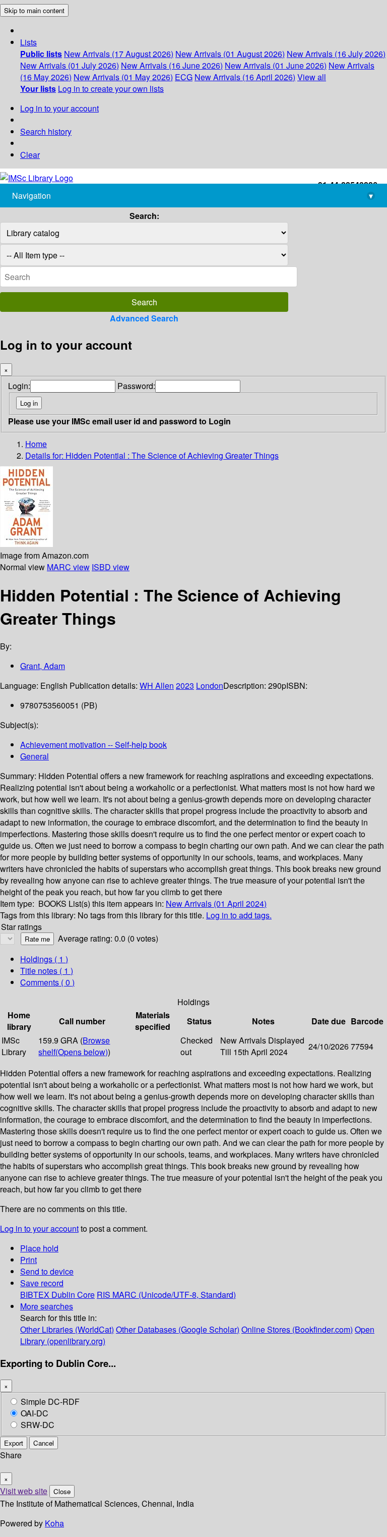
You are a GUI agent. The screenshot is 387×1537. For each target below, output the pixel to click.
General (34, 756)
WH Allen (157, 685)
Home (36, 444)
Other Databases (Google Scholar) (177, 1329)
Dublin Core (73, 1294)
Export (13, 1443)
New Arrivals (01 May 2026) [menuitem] (123, 77)
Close (62, 1491)
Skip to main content (34, 10)
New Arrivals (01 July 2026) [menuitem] (69, 65)
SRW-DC (37, 1425)
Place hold (39, 1248)
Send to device (47, 1271)
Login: (19, 386)
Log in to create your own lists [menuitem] (111, 88)
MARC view (68, 567)
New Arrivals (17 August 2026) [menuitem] (118, 54)
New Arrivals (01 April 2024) (216, 903)
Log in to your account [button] (39, 1228)
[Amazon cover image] (26, 544)
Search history (46, 131)
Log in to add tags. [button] (239, 915)
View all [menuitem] (311, 77)
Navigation (192, 195)
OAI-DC (34, 1413)
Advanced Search (144, 318)
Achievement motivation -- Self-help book (93, 744)
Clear (30, 154)
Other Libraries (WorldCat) (67, 1329)
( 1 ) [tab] (44, 959)
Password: (136, 386)
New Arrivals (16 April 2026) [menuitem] (245, 77)
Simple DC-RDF (50, 1401)
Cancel (43, 1443)
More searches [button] (46, 1306)
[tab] (46, 970)
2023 (185, 685)
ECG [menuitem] (183, 77)
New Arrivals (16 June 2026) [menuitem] (172, 65)
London (209, 685)
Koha (54, 1523)
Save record (41, 1283)
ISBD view (111, 567)
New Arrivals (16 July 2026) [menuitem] (336, 54)
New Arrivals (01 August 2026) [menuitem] (230, 54)
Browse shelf (74, 1046)
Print (28, 1260)
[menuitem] (41, 54)
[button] (28, 42)
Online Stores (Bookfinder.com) (297, 1329)
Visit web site (23, 1491)
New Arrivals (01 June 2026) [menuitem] (276, 65)
